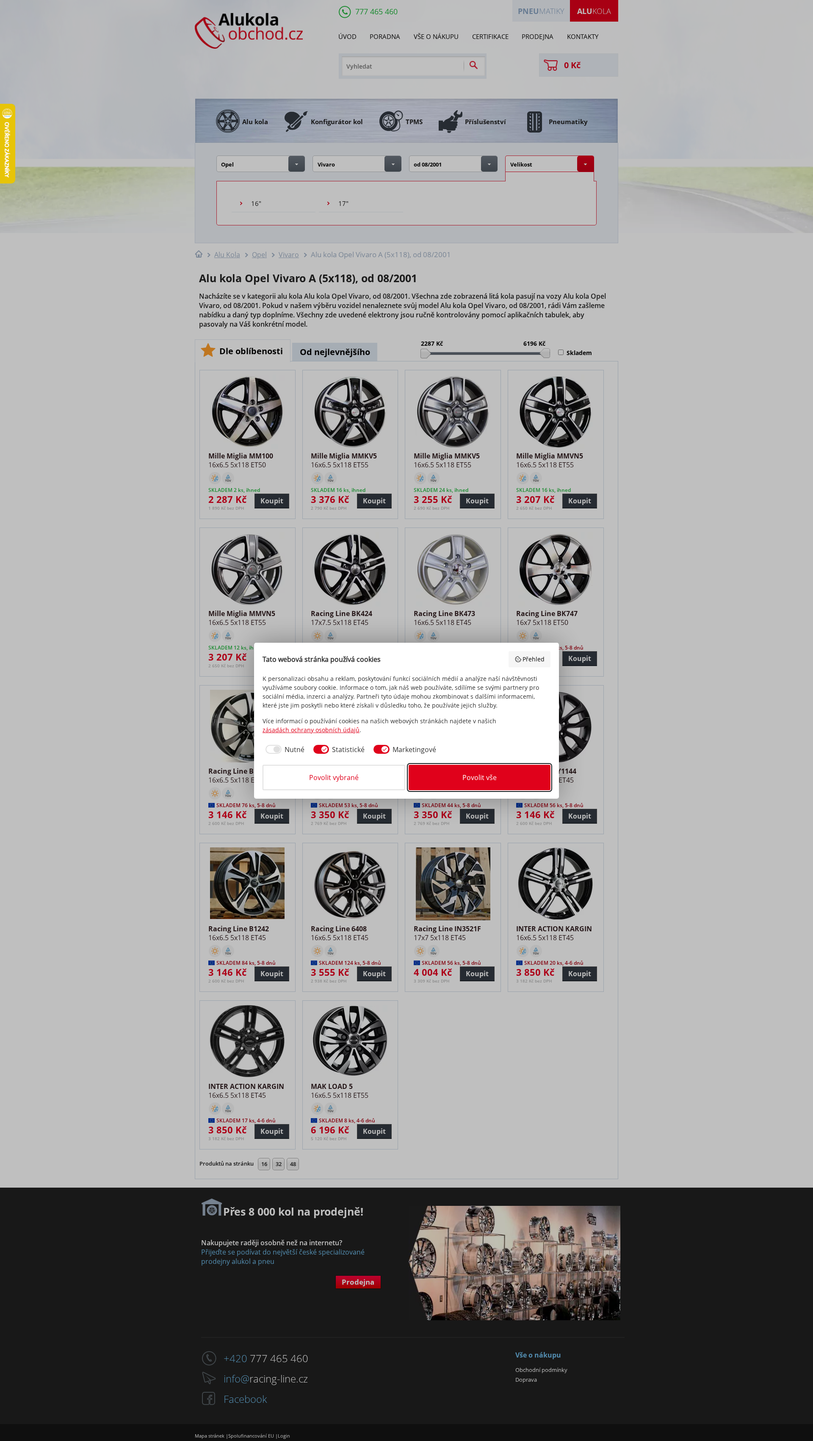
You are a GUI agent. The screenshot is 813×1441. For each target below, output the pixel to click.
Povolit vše (479, 777)
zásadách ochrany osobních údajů (311, 730)
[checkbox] (283, 749)
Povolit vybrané (334, 777)
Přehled (534, 659)
